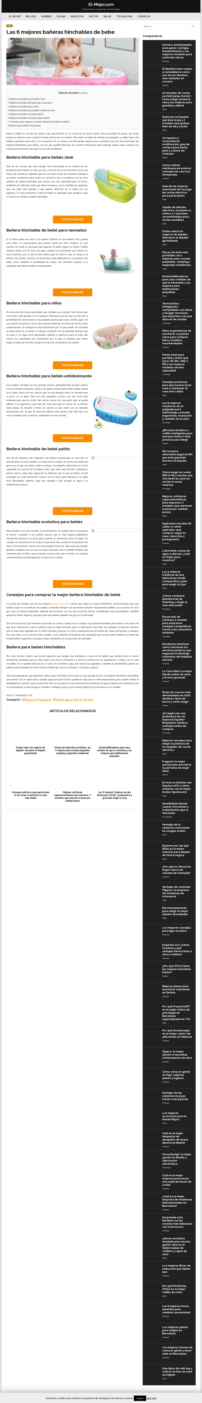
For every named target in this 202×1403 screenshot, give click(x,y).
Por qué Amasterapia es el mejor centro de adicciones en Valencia (177, 1033)
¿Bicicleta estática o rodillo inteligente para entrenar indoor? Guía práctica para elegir (177, 435)
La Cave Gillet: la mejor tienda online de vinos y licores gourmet (177, 674)
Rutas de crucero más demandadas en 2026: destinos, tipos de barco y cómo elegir (176, 697)
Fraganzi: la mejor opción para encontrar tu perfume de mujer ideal (177, 766)
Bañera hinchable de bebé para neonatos (30, 102)
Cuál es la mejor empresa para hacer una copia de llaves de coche (176, 1180)
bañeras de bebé (61, 603)
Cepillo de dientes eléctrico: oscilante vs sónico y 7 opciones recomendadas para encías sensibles (176, 213)
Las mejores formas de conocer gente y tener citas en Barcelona (177, 1350)
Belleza (31, 16)
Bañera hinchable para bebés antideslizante (31, 110)
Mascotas (77, 16)
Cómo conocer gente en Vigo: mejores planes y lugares (176, 1075)
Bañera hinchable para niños (23, 106)
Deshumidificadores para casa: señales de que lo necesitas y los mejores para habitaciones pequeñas (114, 751)
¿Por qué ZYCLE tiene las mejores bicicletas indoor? (176, 969)
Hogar (61, 16)
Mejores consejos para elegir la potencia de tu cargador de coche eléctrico (177, 745)
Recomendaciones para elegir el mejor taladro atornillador (175, 911)
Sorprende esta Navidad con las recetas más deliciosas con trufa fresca (177, 1222)
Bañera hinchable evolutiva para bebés (29, 117)
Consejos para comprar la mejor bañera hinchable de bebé (38, 121)
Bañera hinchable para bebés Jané (26, 98)
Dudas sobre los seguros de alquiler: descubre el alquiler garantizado (30, 750)
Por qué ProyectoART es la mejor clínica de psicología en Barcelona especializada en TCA (176, 1013)
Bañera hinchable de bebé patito (25, 114)
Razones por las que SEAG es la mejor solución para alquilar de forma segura (176, 850)
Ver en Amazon (72, 219)
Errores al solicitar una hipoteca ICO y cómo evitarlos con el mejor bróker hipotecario (177, 787)
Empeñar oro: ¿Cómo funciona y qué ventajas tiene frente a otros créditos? (177, 949)
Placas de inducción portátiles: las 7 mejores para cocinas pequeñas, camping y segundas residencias (72, 750)
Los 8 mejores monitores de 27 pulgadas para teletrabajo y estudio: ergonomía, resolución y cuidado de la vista (177, 411)
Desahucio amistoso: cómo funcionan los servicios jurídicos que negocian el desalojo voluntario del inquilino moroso (177, 652)
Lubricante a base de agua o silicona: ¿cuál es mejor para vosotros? (176, 555)
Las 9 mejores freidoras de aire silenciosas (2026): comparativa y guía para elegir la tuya (114, 795)
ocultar (83, 92)
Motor (93, 16)
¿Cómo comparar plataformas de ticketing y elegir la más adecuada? (174, 600)
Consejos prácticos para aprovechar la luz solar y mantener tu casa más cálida (30, 795)
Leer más (151, 1398)
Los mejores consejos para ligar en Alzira (176, 929)
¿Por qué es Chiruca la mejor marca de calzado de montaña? (176, 870)
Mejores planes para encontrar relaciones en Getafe (176, 989)
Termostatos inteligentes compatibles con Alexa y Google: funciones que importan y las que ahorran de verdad (177, 311)
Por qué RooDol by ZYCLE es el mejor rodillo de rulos (174, 1289)
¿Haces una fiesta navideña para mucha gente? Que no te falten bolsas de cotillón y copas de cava (176, 1246)
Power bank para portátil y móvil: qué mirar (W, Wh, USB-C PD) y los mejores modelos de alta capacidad (175, 362)
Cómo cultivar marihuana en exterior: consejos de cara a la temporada (177, 170)
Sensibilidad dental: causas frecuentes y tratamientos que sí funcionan (175, 808)
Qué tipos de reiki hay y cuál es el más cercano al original (177, 1371)
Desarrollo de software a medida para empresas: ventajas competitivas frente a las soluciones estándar (177, 624)
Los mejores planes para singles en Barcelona (175, 1330)
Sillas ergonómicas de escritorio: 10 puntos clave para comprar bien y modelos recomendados (176, 337)
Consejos (143, 16)
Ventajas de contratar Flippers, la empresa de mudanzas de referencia (176, 891)
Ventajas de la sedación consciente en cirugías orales (176, 827)
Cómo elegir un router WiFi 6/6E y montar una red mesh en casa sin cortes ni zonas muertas (177, 478)
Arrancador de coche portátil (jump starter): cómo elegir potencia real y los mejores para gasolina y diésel (177, 99)
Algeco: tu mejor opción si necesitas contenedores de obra (177, 1054)
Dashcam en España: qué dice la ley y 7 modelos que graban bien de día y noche (176, 121)
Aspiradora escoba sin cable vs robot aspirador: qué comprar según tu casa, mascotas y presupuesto (176, 531)
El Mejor (15, 16)
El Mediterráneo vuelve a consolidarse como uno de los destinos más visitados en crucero (177, 75)
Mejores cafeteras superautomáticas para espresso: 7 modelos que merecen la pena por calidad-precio (72, 796)
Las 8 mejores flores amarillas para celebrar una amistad (176, 1309)
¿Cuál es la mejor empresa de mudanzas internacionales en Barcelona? (177, 1201)
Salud (107, 16)
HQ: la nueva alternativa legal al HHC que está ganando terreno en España (177, 456)
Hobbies (46, 16)
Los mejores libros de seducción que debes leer (176, 1268)
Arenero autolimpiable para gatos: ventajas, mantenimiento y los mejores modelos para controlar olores (177, 51)
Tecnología (124, 16)
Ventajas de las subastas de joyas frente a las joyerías (175, 1096)
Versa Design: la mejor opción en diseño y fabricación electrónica (176, 1159)
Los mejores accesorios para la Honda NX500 (174, 1116)
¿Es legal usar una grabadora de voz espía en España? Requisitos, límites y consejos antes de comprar (175, 721)
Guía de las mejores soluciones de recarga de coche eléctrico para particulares (177, 191)
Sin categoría (167, 817)
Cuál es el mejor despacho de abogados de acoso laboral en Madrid (175, 1138)
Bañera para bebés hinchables (24, 125)
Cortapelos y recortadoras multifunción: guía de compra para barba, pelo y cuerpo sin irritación (176, 145)
